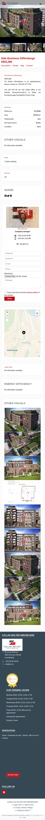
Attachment (8, 273)
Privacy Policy (32, 815)
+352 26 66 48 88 (24, 236)
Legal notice (17, 805)
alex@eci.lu (24, 244)
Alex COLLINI (22, 229)
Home (10, 5)
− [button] (7, 315)
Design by (23, 810)
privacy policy (32, 292)
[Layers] (37, 313)
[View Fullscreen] (7, 320)
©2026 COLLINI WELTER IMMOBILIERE (22, 802)
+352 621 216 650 (24, 238)
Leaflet (38, 356)
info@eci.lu (9, 664)
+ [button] (7, 312)
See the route (13, 775)
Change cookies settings (23, 807)
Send (9, 298)
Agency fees (29, 805)
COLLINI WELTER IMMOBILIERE (18, 635)
